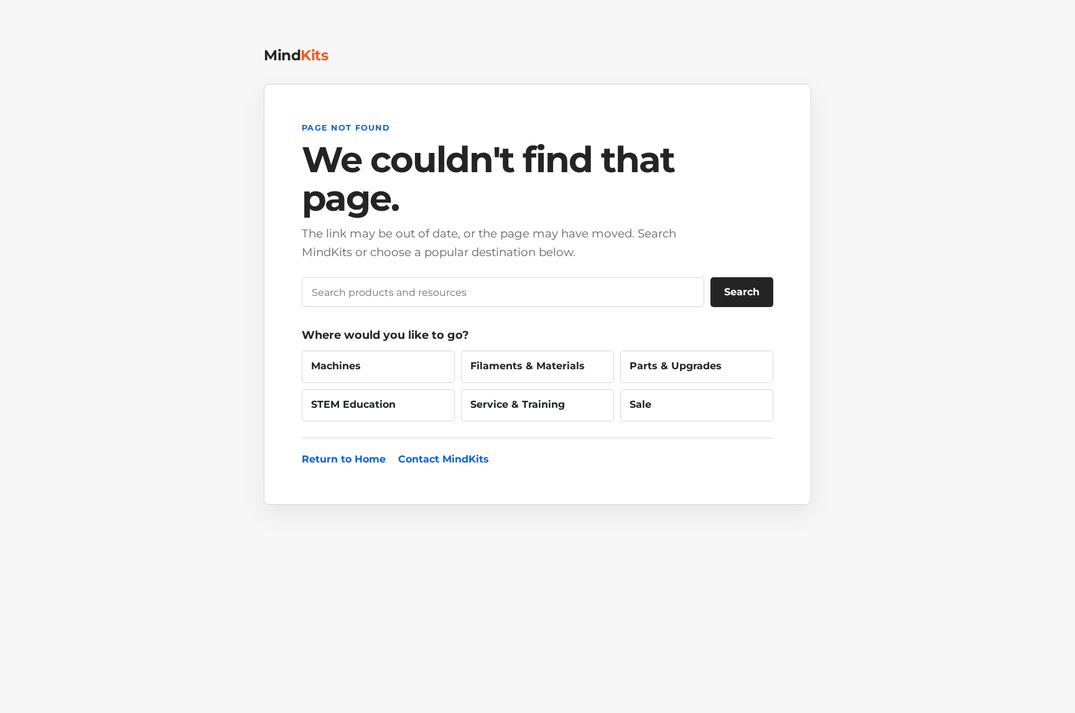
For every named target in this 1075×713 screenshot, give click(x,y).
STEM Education (353, 404)
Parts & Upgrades (676, 366)
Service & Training (517, 404)
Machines (336, 366)
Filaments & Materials (527, 366)
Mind (296, 55)
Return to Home (344, 459)
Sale (640, 404)
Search (742, 292)
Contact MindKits (443, 459)
